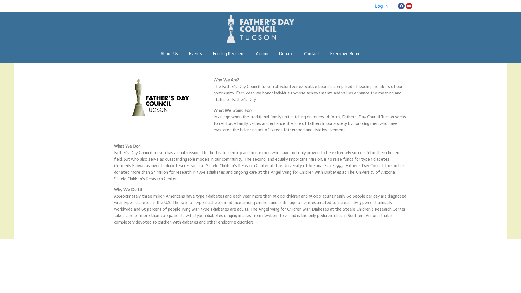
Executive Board (345, 53)
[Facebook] (401, 6)
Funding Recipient (229, 53)
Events (195, 53)
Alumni (262, 53)
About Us (169, 53)
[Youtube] (409, 6)
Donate (286, 53)
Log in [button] (381, 6)
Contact (311, 53)
